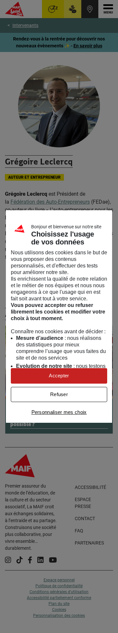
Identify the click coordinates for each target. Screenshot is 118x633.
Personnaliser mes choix (59, 412)
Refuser (59, 394)
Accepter (59, 375)
